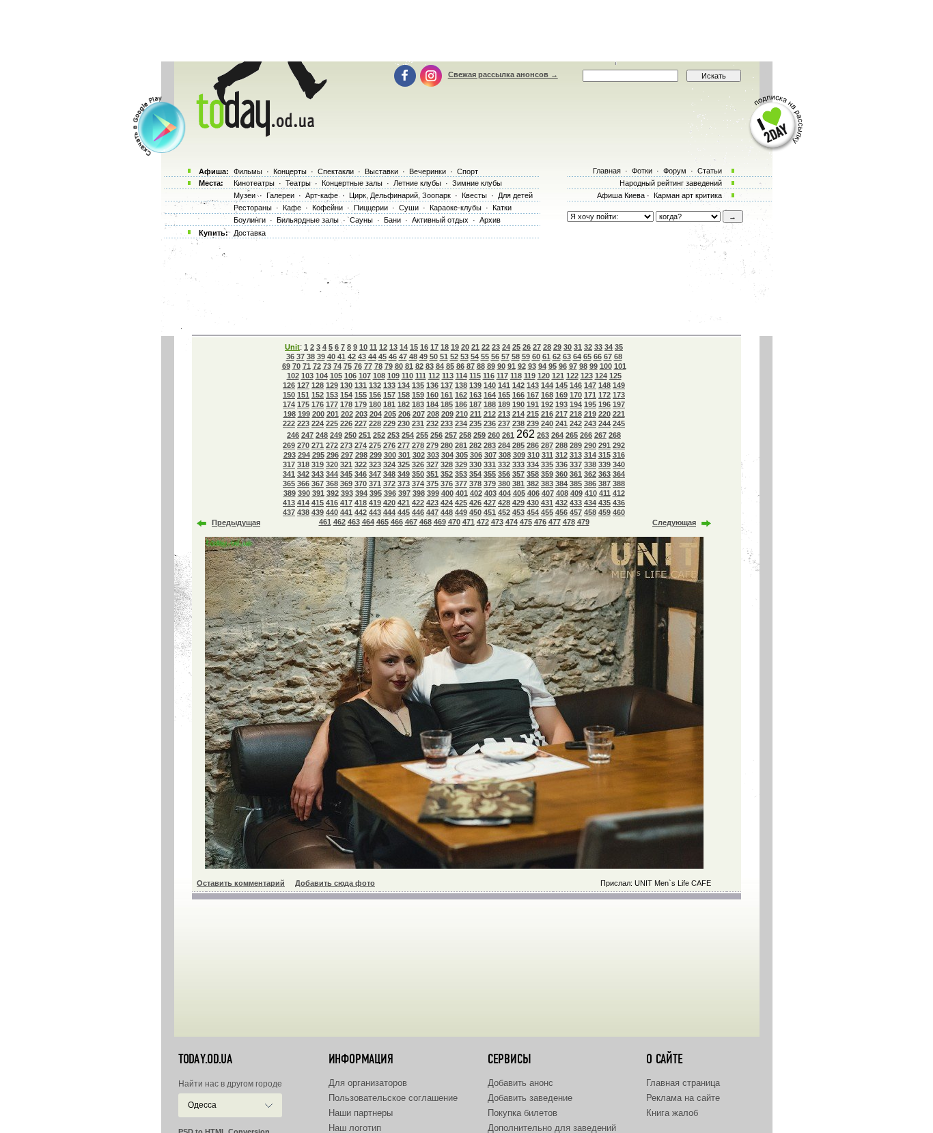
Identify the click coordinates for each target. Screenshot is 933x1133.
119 (529, 376)
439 (317, 512)
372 (389, 483)
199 (304, 414)
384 (561, 483)
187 (475, 404)
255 (422, 435)
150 (289, 395)
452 (504, 512)
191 (533, 404)
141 (504, 385)
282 (475, 445)
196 (604, 404)
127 (303, 385)
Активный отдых (440, 220)
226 (346, 423)
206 (404, 414)
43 (362, 356)
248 (322, 435)
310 (533, 455)
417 (346, 503)
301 (404, 455)
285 (518, 445)
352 (447, 474)
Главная (607, 171)
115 (475, 376)
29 (557, 347)
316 (619, 455)
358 (533, 474)
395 (376, 493)
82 (419, 366)
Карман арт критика (688, 195)
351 (432, 474)
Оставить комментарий (241, 883)
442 (360, 512)
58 (516, 356)
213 (504, 414)
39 (321, 356)
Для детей (515, 195)
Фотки (642, 171)
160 (432, 395)
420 (389, 503)
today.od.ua (205, 1059)
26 (527, 347)
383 (547, 483)
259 (479, 435)
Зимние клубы (477, 183)
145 (561, 385)
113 (448, 376)
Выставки (381, 171)
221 (619, 414)
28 (547, 347)
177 (332, 404)
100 (606, 366)
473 (497, 522)
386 (590, 483)
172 (604, 395)
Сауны (361, 220)
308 (505, 455)
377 (461, 483)
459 (604, 512)
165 (504, 395)
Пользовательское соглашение (393, 1098)
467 (411, 522)
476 (540, 522)
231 (418, 423)
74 (337, 366)
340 (619, 464)
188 (490, 404)
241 (561, 423)
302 (419, 455)
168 (547, 395)
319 (317, 464)
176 (317, 404)
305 (462, 455)
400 (447, 493)
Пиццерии (371, 208)
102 (293, 376)
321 (346, 464)
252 (379, 435)
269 (289, 445)
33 (598, 347)
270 (303, 445)
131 (360, 385)
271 (317, 445)
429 (518, 503)
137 (447, 385)
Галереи (280, 195)
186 (461, 404)
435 (604, 503)
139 (475, 385)
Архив (490, 220)
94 (542, 366)
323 (375, 464)
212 (490, 414)
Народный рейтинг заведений (670, 183)
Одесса (202, 1105)
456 (561, 512)
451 (490, 512)
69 (286, 366)
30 (567, 347)
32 (588, 347)
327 (432, 464)
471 (468, 522)
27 (537, 347)
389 (289, 493)
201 (332, 414)
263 (543, 435)
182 (404, 404)
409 (576, 493)
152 (317, 395)
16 (424, 347)
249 (336, 435)
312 (561, 455)
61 (546, 356)
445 (404, 512)
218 (576, 414)
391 (318, 493)
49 (423, 356)
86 (460, 366)
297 (347, 455)
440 (332, 512)
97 (573, 366)
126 (289, 385)
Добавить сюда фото (335, 883)
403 (490, 493)
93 (532, 366)
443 (375, 512)
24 (506, 347)
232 (432, 423)
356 (504, 474)
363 (604, 474)
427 (490, 503)
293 (289, 455)
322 (360, 464)
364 (619, 474)
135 (418, 385)
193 (561, 404)
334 (533, 464)
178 (346, 404)
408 (562, 493)
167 (533, 395)
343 (317, 474)
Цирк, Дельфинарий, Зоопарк (400, 195)
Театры (298, 183)
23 (496, 347)
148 (604, 385)
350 (418, 474)
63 (567, 356)
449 (461, 512)
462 (339, 522)
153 (332, 395)
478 (569, 522)
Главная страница (683, 1083)
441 (346, 512)
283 (490, 445)
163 (475, 395)
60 (536, 356)
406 (533, 493)
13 (393, 347)
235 (475, 423)
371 (375, 483)
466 (397, 522)
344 (332, 474)
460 (619, 512)
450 (475, 512)
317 (289, 464)
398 (419, 493)
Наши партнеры (361, 1113)
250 (350, 435)
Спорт (467, 171)
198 (289, 414)
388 (619, 483)
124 (601, 376)
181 (389, 404)
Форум (674, 171)
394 (361, 493)
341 (289, 474)
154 (346, 395)
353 (461, 474)
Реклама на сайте (683, 1098)
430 (533, 503)
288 (561, 445)
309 (519, 455)
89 (491, 366)
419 (375, 503)
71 (307, 366)
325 (404, 464)
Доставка (250, 233)
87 (470, 366)
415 (317, 503)
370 (360, 483)
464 (368, 522)
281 (461, 445)
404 (505, 493)
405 (519, 493)
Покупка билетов (522, 1113)
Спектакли (336, 171)
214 (518, 414)
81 (409, 366)
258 (465, 435)
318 (303, 464)
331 (490, 464)
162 (461, 395)
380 (504, 483)
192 (547, 404)
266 (586, 435)
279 (432, 445)
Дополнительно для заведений (552, 1128)
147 (590, 385)
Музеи (244, 195)
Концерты (290, 171)
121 (558, 376)
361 (576, 474)
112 (434, 376)
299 (376, 455)
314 (590, 455)
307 (490, 455)
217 (561, 414)
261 (508, 435)
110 (407, 376)
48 (413, 356)
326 (418, 464)
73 (327, 366)
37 (300, 356)
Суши (409, 208)
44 (372, 356)
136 (432, 385)
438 (303, 512)
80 (399, 366)
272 (332, 445)
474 (511, 522)
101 (620, 366)
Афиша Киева (621, 195)
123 (587, 376)
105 (336, 376)
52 (454, 356)
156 (375, 395)
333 (518, 464)
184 (432, 404)
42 (352, 356)
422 (418, 503)
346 (360, 474)
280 (447, 445)
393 (347, 493)
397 (404, 493)
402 (476, 493)
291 (604, 445)
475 (526, 522)
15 (414, 347)
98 (583, 366)
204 (376, 414)
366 (303, 483)
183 (418, 404)
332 (504, 464)
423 (432, 503)
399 (433, 493)
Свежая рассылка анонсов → (503, 74)
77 (368, 366)
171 (590, 395)
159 (418, 395)
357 (518, 474)
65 (587, 356)
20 (465, 347)
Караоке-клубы (456, 208)
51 (444, 356)
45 (382, 356)
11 (373, 347)
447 (432, 512)
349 (404, 474)
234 (461, 423)
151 (303, 395)
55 (485, 356)
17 (434, 347)
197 (619, 404)
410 (591, 493)
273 (346, 445)
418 (360, 503)
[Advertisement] (466, 30)
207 (419, 414)
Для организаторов (368, 1083)
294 (304, 455)
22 (486, 347)
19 (455, 347)
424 (447, 503)
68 (618, 356)
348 (389, 474)
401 (462, 493)
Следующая (674, 522)
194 (576, 404)
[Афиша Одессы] (258, 133)
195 (590, 404)
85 (450, 366)
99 (593, 366)
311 (547, 455)
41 (341, 356)
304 (447, 455)
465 (382, 522)
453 (518, 512)
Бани (392, 220)
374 (418, 483)
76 (358, 366)
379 (490, 483)
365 (289, 483)
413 (289, 503)
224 (317, 423)
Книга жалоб (672, 1113)
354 (475, 474)
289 (576, 445)
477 (554, 522)
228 (375, 423)
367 (317, 483)
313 (576, 455)
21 (475, 347)
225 (332, 423)
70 (296, 366)
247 (307, 435)
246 (293, 435)
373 (404, 483)
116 (489, 376)
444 (389, 512)
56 (495, 356)
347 (375, 474)
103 (307, 376)
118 (516, 376)
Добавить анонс (520, 1083)
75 (348, 366)
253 (393, 435)
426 (475, 503)
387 (604, 483)
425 (461, 503)
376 (447, 483)
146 (576, 385)
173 (619, 395)
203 (361, 414)
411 (605, 493)
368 (332, 483)
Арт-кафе (321, 195)
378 (475, 483)
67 (608, 356)
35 (619, 347)
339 (604, 464)
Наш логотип (355, 1128)
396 (390, 493)
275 (375, 445)
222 (289, 423)
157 (389, 395)
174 (289, 404)
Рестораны (253, 208)
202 (347, 414)
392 (332, 493)
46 (393, 356)
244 (604, 423)
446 (418, 512)
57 (505, 356)
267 (600, 435)
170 (576, 395)
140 (490, 385)
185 (447, 404)
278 (418, 445)
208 (433, 414)
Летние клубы (417, 183)
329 (461, 464)
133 (389, 385)
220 (604, 414)
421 (404, 503)
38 (311, 356)
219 (590, 414)
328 (447, 464)
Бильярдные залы (308, 220)
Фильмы (248, 171)
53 (464, 356)
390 (304, 493)
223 (303, 423)
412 (619, 493)
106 (350, 376)
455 (547, 512)
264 (557, 435)
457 (576, 512)
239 (533, 423)
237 (504, 423)
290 (590, 445)
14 (404, 347)
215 (533, 414)
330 (475, 464)
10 (363, 347)
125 (615, 376)
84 (440, 366)
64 (577, 356)
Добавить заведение (530, 1098)
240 (547, 423)
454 (533, 512)
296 (332, 455)
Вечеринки (427, 171)
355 (490, 474)
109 (393, 376)
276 (389, 445)
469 (440, 522)
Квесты (474, 195)
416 (332, 503)
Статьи (709, 171)
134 (404, 385)
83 (430, 366)
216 (547, 414)
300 (390, 455)
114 (461, 376)
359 (547, 474)
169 (561, 395)
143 (533, 385)
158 (404, 395)
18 (445, 347)
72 (317, 366)
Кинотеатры (254, 183)
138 (461, 385)
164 (490, 395)
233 (447, 423)
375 (432, 483)
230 (404, 423)
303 (433, 455)
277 (404, 445)
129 (332, 385)
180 (375, 404)
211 (476, 414)
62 (557, 356)
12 (383, 347)
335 (547, 464)
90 (501, 366)
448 (447, 512)
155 (360, 395)
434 (590, 503)
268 (615, 435)
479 (583, 522)
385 (576, 483)
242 (576, 423)
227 (360, 423)
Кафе (292, 208)
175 (303, 404)
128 (317, 385)
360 (561, 474)
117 (502, 376)
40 (331, 356)
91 (511, 366)
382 (533, 483)
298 (361, 455)
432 (561, 503)
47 (403, 356)
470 (454, 522)
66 (598, 356)
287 (547, 445)
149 (619, 385)
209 (447, 414)
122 (572, 376)
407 (548, 493)
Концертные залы (352, 183)
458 (590, 512)
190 (518, 404)
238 (518, 423)
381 (518, 483)
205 (390, 414)
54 (475, 356)
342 (303, 474)
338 (590, 464)
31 (578, 347)
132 (375, 385)
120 (544, 376)
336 (561, 464)
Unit (292, 347)
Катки (502, 208)
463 (354, 522)
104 (322, 376)
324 (389, 464)
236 (490, 423)
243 (590, 423)
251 (365, 435)
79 (389, 366)
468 (425, 522)
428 (504, 503)
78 (378, 366)
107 (365, 376)
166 (518, 395)
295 (318, 455)
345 (346, 474)
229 (389, 423)
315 (604, 455)
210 (462, 414)
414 (303, 503)
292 (619, 445)
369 (346, 483)
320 (332, 464)
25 (516, 347)
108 (379, 376)
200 (318, 414)
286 (533, 445)
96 (563, 366)
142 (518, 385)
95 (552, 366)
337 (576, 464)
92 (522, 366)
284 (504, 445)
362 (590, 474)
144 (547, 385)
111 (420, 376)
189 (504, 404)
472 (483, 522)
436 (619, 503)
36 (290, 356)
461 (325, 522)
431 (547, 503)
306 (476, 455)
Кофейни (327, 208)
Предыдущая (236, 522)
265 (572, 435)
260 (494, 435)
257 (451, 435)
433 (576, 503)
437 (289, 512)
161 (447, 395)
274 (360, 445)
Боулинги (250, 220)
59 (526, 356)
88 (481, 366)
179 (360, 404)
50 (434, 356)
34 (608, 347)
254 (408, 435)
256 (436, 435)
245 (619, 423)
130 (346, 385)
